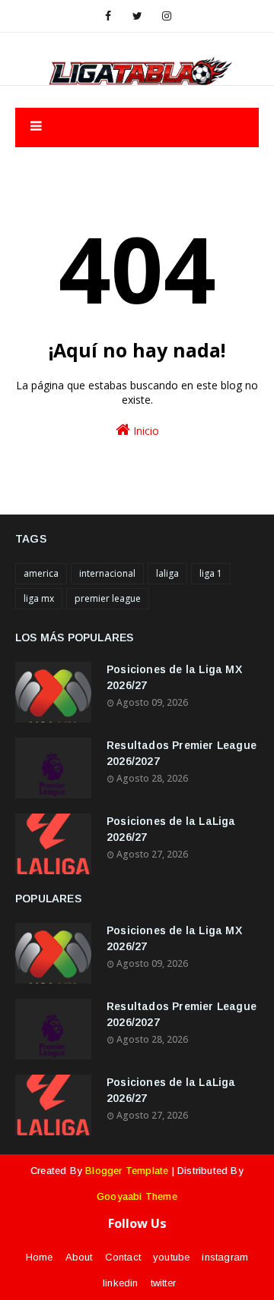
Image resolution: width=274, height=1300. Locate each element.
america (41, 573)
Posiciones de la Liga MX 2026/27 (174, 677)
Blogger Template (126, 1170)
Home (39, 1257)
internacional (107, 573)
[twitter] (137, 16)
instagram (225, 1257)
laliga (167, 573)
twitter (163, 1283)
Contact (123, 1257)
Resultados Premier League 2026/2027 (181, 753)
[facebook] (108, 16)
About (79, 1257)
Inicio (144, 430)
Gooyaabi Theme (137, 1196)
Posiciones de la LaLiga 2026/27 (171, 829)
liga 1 (210, 573)
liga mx (39, 598)
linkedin (121, 1283)
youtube (171, 1257)
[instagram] (166, 16)
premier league (108, 598)
